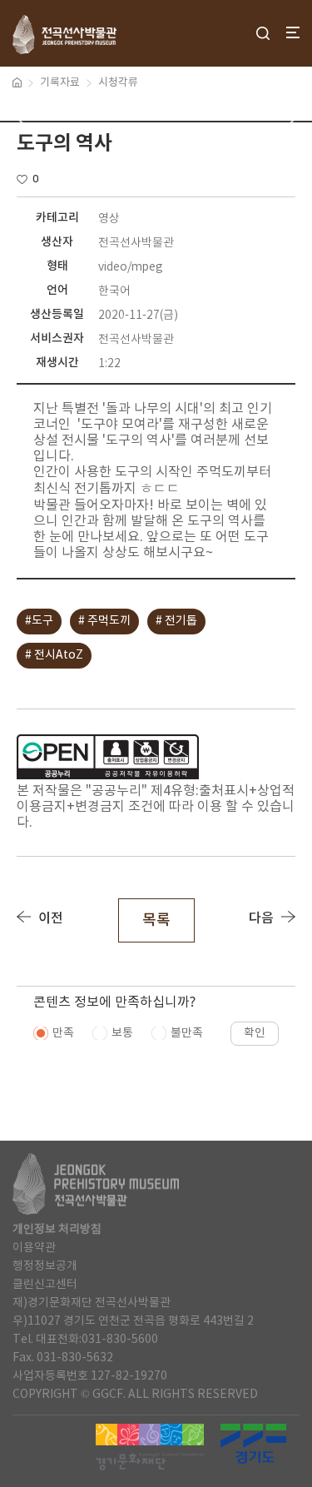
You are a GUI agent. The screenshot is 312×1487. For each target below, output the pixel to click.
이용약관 (34, 1248)
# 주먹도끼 (104, 621)
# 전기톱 (176, 621)
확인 (254, 1033)
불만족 (187, 1033)
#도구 (39, 621)
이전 (50, 918)
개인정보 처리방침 (57, 1229)
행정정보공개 (44, 1266)
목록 (156, 920)
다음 (261, 918)
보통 (122, 1033)
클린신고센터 (44, 1284)
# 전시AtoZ (54, 655)
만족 (63, 1033)
